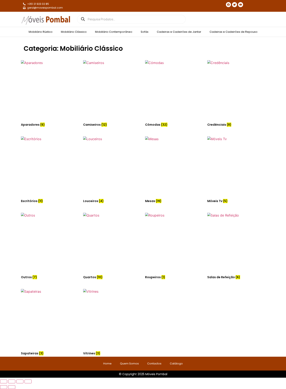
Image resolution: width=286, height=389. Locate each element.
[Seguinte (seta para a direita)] (11, 387)
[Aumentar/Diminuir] (3, 381)
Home (107, 364)
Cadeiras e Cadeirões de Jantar (179, 32)
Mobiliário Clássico (74, 32)
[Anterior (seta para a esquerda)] (3, 387)
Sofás (144, 32)
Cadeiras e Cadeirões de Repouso (234, 32)
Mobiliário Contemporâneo (113, 32)
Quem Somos (129, 364)
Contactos (154, 364)
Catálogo (176, 364)
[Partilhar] (19, 381)
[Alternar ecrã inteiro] (11, 381)
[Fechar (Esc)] (28, 381)
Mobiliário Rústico (41, 32)
